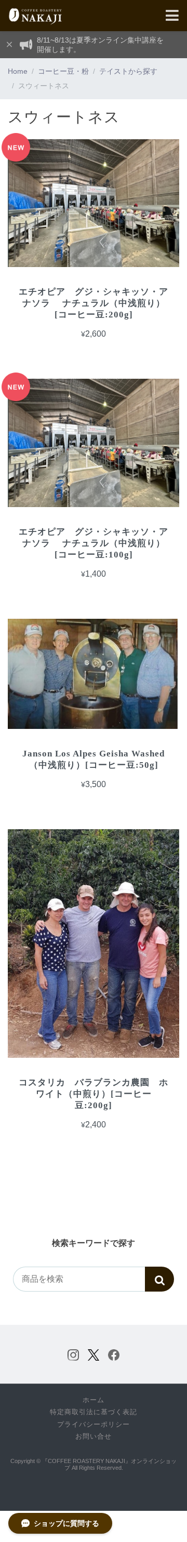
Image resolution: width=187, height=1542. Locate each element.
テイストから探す (128, 71)
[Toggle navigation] (172, 15)
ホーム (93, 1400)
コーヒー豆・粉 (63, 71)
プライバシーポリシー (93, 1424)
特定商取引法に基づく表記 (93, 1412)
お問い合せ (93, 1436)
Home (18, 71)
